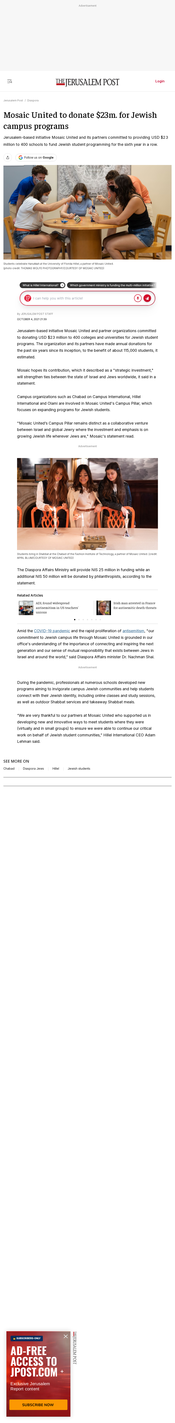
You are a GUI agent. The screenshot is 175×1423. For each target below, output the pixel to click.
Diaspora (33, 100)
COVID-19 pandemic (52, 631)
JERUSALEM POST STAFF (37, 313)
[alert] (38, 1374)
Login (160, 81)
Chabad (9, 768)
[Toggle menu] (9, 81)
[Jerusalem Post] (87, 83)
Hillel (55, 768)
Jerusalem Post (13, 100)
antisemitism (133, 631)
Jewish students (79, 768)
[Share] (7, 157)
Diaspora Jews (33, 768)
